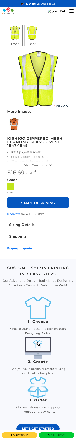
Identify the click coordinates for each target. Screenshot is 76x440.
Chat (61, 11)
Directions (20, 435)
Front (15, 44)
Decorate (14, 214)
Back (32, 44)
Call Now (58, 435)
